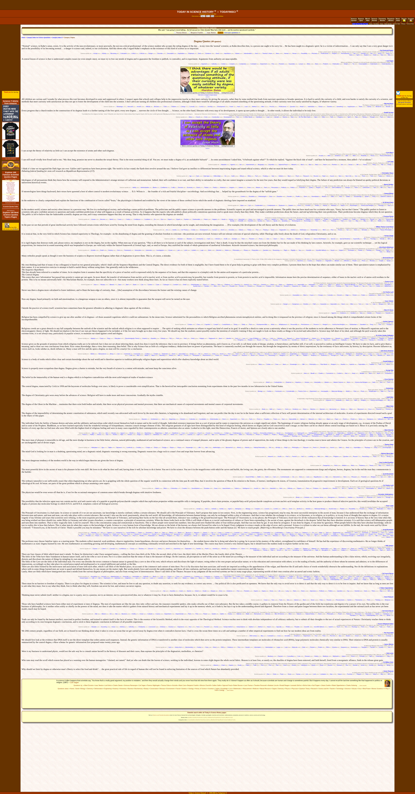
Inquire (256, 591)
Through (333, 355)
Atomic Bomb (74, 688)
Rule (367, 674)
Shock (303, 340)
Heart (275, 354)
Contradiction (278, 382)
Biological (238, 509)
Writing (380, 436)
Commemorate (284, 477)
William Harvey (10, 188)
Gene (305, 196)
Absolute (189, 239)
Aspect (157, 488)
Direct (205, 284)
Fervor (259, 419)
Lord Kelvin (108, 685)
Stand (325, 340)
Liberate (276, 117)
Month (348, 391)
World (388, 176)
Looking (310, 456)
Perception (300, 578)
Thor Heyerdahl (388, 633)
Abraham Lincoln (273, 685)
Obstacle (337, 338)
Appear (122, 433)
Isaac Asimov (389, 301)
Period (340, 230)
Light (264, 338)
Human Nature (84, 578)
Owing (282, 578)
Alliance (215, 665)
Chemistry (90, 688)
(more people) (363, 685)
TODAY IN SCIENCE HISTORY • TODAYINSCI (207, 11)
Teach (338, 627)
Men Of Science (279, 614)
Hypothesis (290, 284)
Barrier (189, 591)
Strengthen (325, 550)
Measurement (247, 688)
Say (354, 53)
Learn (181, 434)
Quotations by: (78, 685)
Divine (156, 447)
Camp (219, 532)
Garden (214, 614)
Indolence (372, 295)
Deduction (165, 354)
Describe (160, 53)
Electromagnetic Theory (132, 338)
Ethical (242, 176)
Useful (378, 286)
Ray (324, 578)
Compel (216, 324)
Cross (279, 636)
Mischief (218, 250)
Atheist (131, 433)
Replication (380, 509)
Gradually (339, 400)
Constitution (202, 419)
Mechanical (333, 409)
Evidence (227, 284)
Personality (294, 324)
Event (198, 187)
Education (118, 338)
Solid (373, 382)
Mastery (305, 548)
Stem (340, 176)
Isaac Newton (211, 32)
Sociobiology (358, 196)
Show (387, 53)
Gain (277, 665)
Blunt (304, 295)
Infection (308, 509)
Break (297, 497)
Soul (381, 382)
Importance (227, 53)
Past (332, 230)
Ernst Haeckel (389, 379)
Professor (371, 548)
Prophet (266, 434)
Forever (294, 456)
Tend (316, 221)
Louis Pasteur (248, 685)
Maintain (280, 338)
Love (307, 477)
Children (173, 106)
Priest (314, 447)
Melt (179, 355)
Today (380, 176)
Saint (308, 434)
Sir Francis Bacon (387, 573)
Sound (332, 176)
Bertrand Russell (388, 258)
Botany (146, 688)
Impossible (301, 284)
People (354, 261)
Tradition (371, 364)
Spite (340, 447)
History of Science (201, 688)
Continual (129, 447)
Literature (260, 534)
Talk (364, 239)
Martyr (146, 355)
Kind (256, 53)
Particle (342, 509)
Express (246, 284)
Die (199, 354)
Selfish (348, 196)
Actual (113, 627)
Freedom (281, 64)
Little (346, 155)
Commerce (187, 576)
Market (185, 578)
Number (206, 286)
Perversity (299, 219)
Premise (226, 355)
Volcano (354, 688)
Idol (99, 578)
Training (371, 340)
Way (357, 221)
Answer (139, 106)
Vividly (389, 164)
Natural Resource (265, 688)
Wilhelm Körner (388, 417)
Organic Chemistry (278, 688)
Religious (240, 340)
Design (192, 354)
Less (377, 354)
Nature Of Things (263, 578)
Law (244, 338)
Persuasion (274, 187)
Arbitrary (122, 627)
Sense (380, 53)
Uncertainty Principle (348, 535)
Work (388, 355)
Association (135, 576)
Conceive (217, 433)
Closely (208, 433)
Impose (325, 205)
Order (240, 434)
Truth (342, 221)
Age (190, 176)
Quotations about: (63, 688)
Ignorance (177, 534)
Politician (317, 219)
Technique (351, 250)
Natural (247, 447)
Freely (261, 239)
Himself (223, 548)
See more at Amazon (10, 158)
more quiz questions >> (232, 32)
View (381, 55)
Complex (232, 64)
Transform (353, 615)
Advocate (130, 106)
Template (364, 647)
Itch (197, 534)
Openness (313, 591)
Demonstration (259, 576)
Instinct (237, 488)
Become (156, 106)
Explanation (332, 576)
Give (258, 354)
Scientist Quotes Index (10, 206)
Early (322, 433)
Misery (239, 447)
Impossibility (292, 419)
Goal (185, 338)
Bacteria (130, 688)
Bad (163, 532)
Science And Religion (367, 205)
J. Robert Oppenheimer (386, 588)
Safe (370, 656)
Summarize (354, 647)
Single (338, 434)
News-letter (398, 19)
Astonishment (250, 164)
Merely (292, 534)
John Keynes (10, 190)
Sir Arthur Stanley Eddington (384, 335)
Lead (246, 106)
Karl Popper (316, 685)
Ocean (357, 636)
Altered (103, 614)
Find (392, 433)
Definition (248, 576)
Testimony (324, 355)
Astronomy (123, 688)
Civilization (123, 53)
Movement (361, 409)
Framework (127, 250)
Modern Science (338, 382)
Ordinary (289, 488)
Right (324, 176)
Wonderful (362, 436)
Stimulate (364, 230)
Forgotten (267, 419)
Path (331, 117)
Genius (99, 434)
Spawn (367, 196)
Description (170, 53)
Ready (388, 548)
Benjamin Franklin (197, 32)
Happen (214, 219)
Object (328, 419)
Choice (169, 576)
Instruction (149, 250)
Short (310, 340)
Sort (356, 434)
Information (312, 284)
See (371, 53)
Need (290, 219)
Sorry (350, 55)
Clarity (128, 219)
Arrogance (119, 532)
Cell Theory (184, 230)
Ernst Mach (389, 152)
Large (278, 647)
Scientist (363, 53)
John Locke (389, 653)
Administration (145, 187)
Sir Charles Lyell (388, 292)
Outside (369, 313)
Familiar (198, 548)
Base (119, 284)
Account (103, 576)
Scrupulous (388, 373)
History (283, 354)
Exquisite (374, 532)
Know (249, 187)
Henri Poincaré (388, 597)
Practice (378, 313)
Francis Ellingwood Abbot (385, 624)
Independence (241, 627)
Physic (353, 656)
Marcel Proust (10, 187)
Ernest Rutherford (10, 184)
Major (276, 534)
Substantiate (353, 324)
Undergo (388, 636)
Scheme (334, 647)
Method (254, 106)
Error (270, 196)
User (374, 304)
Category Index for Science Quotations (38, 37)
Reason (261, 355)
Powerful (363, 477)
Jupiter (217, 688)
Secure (279, 550)
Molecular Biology (350, 284)
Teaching (294, 436)
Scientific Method (321, 250)
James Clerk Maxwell (302, 338)
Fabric (248, 665)
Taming (364, 117)
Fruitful (298, 196)
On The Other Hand (304, 117)
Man (138, 355)
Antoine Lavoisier (10, 195)
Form (255, 284)
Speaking (284, 221)
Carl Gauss (10, 191)
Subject (341, 250)
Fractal (178, 688)
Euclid (10, 200)
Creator (156, 354)
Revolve (316, 176)
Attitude (148, 106)
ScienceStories (374, 19)
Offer (303, 364)
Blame (155, 187)
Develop (210, 106)
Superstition (361, 364)
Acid (95, 284)
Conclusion (137, 354)
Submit (349, 600)
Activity (104, 53)
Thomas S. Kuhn (267, 53)
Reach (253, 355)
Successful (231, 535)
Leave (370, 354)
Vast (374, 187)
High (121, 434)
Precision (106, 535)
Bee (116, 614)
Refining (161, 535)
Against (232, 164)
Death (225, 239)
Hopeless (298, 382)
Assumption (296, 295)
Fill (386, 433)
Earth (233, 176)
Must (316, 64)
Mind (308, 64)
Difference (272, 576)
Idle (93, 578)
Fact (256, 176)
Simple (346, 64)
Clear (276, 364)
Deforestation (98, 688)
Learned (189, 434)
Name (369, 284)
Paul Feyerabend (10, 193)
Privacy (403, 24)
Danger (150, 53)
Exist (199, 53)
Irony (282, 239)
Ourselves (352, 534)
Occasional (359, 497)
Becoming (114, 53)
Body (260, 364)
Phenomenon (305, 324)
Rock (374, 456)
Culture (288, 532)
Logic (202, 250)
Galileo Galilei (216, 685)
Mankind (333, 205)
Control (276, 509)
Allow (190, 117)
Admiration (94, 447)
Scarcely (275, 340)
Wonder (388, 106)
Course (309, 261)
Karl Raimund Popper (386, 50)
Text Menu (376, 24)
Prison (258, 434)
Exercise (237, 284)
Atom (328, 155)
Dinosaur (162, 688)
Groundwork (315, 196)
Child (165, 106)
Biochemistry (189, 647)
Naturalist (273, 488)
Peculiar (290, 578)
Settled (371, 578)
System (387, 578)
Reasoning (276, 250)
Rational (348, 614)
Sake (348, 578)
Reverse (307, 239)
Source (332, 447)
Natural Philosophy (259, 447)
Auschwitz (149, 532)
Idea (361, 313)
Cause (119, 219)
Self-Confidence (336, 187)
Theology (381, 205)
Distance (305, 532)
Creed (101, 338)
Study (347, 447)
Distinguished (313, 433)
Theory (372, 155)
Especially (341, 433)
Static (316, 550)
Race (317, 578)
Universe (336, 436)
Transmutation (370, 488)
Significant (329, 434)
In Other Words (247, 117)
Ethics (249, 176)
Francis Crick (389, 281)
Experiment (263, 64)
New (292, 117)
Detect (197, 591)
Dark (197, 176)
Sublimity (286, 436)
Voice (357, 355)
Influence (338, 354)
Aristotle (93, 250)
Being (171, 532)
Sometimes (347, 434)
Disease (307, 656)
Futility (92, 434)
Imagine (231, 187)
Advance (328, 400)
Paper (336, 419)
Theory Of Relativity (385, 155)
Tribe (324, 579)
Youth (216, 690)
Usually (381, 647)
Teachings (305, 436)
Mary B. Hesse (388, 310)
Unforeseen (366, 187)
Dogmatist (328, 261)
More (277, 53)
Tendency (314, 355)
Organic (299, 488)
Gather (222, 614)
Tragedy (292, 535)
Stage (371, 434)
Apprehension (115, 576)
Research (306, 176)
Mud (310, 164)
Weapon (381, 304)
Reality (142, 535)
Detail (184, 284)
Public (354, 219)
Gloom (172, 447)
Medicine (325, 656)
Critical (133, 53)
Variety (369, 106)
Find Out (332, 636)
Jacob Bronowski (388, 474)
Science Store (396, 24)
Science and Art (323, 688)
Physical (378, 409)
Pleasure (306, 447)
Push (134, 535)
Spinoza (363, 434)
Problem (325, 64)
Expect (170, 219)
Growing (215, 548)
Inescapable (324, 391)
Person (294, 53)
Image (139, 434)
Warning (380, 665)
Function (307, 205)
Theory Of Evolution (386, 230)
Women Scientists (377, 688)
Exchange (365, 532)
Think (360, 106)
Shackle (355, 665)
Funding (265, 176)
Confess (147, 354)
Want (344, 436)
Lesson (301, 64)
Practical (349, 674)
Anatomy (115, 688)
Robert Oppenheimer (338, 685)
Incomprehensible (262, 324)
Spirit (357, 55)
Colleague (166, 284)
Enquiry (144, 338)
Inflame (330, 354)
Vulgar (364, 579)
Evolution (279, 196)
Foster (231, 106)
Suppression (351, 106)
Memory (267, 614)
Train (380, 627)
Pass (223, 286)
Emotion (305, 304)
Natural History (310, 614)
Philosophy (236, 250)
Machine (312, 409)
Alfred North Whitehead (386, 247)
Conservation (154, 688)
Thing (374, 164)
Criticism (141, 53)
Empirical (288, 382)
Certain (193, 230)
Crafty (173, 187)
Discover (150, 548)
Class (198, 324)
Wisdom (379, 355)
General (263, 284)
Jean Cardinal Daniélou (386, 462)
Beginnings (158, 433)
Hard (238, 106)
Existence (208, 53)
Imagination (282, 230)
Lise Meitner (11, 197)
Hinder (317, 205)
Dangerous (295, 304)
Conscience (329, 373)
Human (231, 219)
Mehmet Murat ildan (387, 453)
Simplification (373, 391)
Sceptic (381, 261)
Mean (330, 284)
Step (356, 117)
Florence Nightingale (153, 685)
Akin (106, 433)
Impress (147, 434)
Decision (180, 187)
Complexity (242, 64)
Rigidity (293, 250)
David (255, 433)
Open (315, 117)
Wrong (388, 221)
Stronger (388, 434)
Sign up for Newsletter (404, 102)
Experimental (180, 614)
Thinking (333, 221)
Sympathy (344, 340)
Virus (359, 688)
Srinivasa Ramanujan (130, 685)
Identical (299, 509)
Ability (134, 187)
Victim (375, 55)
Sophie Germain (11, 182)
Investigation (160, 250)
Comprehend (271, 205)
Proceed (234, 355)
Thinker (360, 250)
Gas (122, 534)
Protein (278, 286)
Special (333, 239)
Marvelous (222, 434)
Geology (191, 688)
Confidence (164, 187)
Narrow (285, 117)
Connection (174, 488)
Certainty (236, 532)
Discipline (252, 196)
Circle (206, 117)
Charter (320, 373)
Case (183, 433)
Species (350, 488)
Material (314, 548)
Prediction (302, 187)
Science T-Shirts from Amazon (10, 102)
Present (249, 286)
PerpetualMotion (390, 19)
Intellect (281, 176)
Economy (190, 187)
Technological (296, 221)
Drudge (164, 447)
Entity (243, 324)
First (251, 354)
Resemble (369, 614)
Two (363, 286)
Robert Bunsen (238, 685)
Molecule (311, 419)
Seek (355, 230)
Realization (151, 535)
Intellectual (303, 230)
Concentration (255, 532)
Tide (382, 164)
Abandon (224, 164)
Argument (204, 64)
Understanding (386, 64)
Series (360, 419)
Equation (153, 338)
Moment (293, 164)
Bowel (205, 532)
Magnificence (318, 477)
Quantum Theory (304, 688)
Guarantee (292, 64)
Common (306, 497)
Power (217, 355)
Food (281, 674)
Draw (213, 354)
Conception (267, 532)
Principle (259, 286)
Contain (226, 433)
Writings (389, 436)
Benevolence (102, 354)
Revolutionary (345, 53)
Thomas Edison (181, 32)
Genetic (247, 647)
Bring (111, 354)
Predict (353, 419)
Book (154, 576)
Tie (382, 456)
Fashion (186, 219)
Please (246, 250)
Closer (142, 614)
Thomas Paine (389, 444)
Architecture (154, 419)
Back (156, 532)
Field (243, 239)
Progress (340, 117)
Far (244, 354)
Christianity (199, 239)
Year (389, 187)
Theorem (364, 550)
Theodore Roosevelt (260, 685)
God (273, 176)
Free (273, 64)
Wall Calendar (388, 24)
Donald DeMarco (388, 361)
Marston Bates (388, 103)
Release (339, 665)
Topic (381, 550)
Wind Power (366, 688)
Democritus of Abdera (266, 433)
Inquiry (264, 591)
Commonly (127, 354)
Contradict (253, 64)
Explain (291, 205)
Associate (126, 576)
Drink (274, 674)
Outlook (346, 338)
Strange (347, 187)
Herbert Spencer (388, 321)
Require (250, 340)
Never (325, 164)
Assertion (172, 591)
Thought (372, 117)
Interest (296, 600)
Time (371, 176)
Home (370, 24)
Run (347, 665)
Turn (360, 304)
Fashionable (196, 219)
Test (240, 535)
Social (362, 665)
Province (316, 324)
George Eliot (389, 370)
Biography (261, 164)
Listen (259, 219)
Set (291, 355)
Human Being (165, 534)
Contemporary (237, 433)
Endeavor (282, 205)
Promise (334, 164)
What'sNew (367, 19)
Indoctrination (248, 53)
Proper (309, 578)
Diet (268, 674)
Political (283, 187)
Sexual (350, 164)
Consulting (290, 656)
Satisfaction (311, 106)
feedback (15, 229)
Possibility (304, 53)
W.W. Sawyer (389, 545)
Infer (313, 354)
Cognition (207, 324)
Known (170, 250)
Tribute (301, 535)
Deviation (287, 636)
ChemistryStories (382, 19)
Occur (370, 409)
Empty (316, 576)
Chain (223, 665)
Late (178, 250)
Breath (313, 373)
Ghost (304, 409)
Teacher (332, 688)
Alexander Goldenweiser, (385, 494)
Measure (217, 578)
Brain (242, 205)
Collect (104, 548)
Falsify (215, 187)
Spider (377, 614)
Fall (170, 338)
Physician (370, 497)
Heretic (224, 219)
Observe (344, 548)
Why (389, 55)
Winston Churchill (205, 685)
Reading (332, 578)
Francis (84, 434)
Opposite (279, 627)
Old (270, 447)
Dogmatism (181, 53)
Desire (279, 433)
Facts (237, 354)
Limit (185, 250)
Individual (259, 117)
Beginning (172, 419)
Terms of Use (410, 24)
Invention (211, 688)
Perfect (288, 627)
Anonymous (389, 388)
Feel (370, 433)
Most (302, 164)
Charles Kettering (351, 685)
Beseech (188, 532)
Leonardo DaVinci (296, 685)
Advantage (120, 106)
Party (321, 600)
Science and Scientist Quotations (161, 715)
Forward (105, 534)
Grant (275, 239)
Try (353, 64)
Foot (287, 456)
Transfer (356, 286)
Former (355, 295)
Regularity (256, 550)
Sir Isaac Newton (326, 338)
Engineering (336, 532)
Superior (351, 364)
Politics (292, 187)
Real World (324, 364)
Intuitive (350, 497)
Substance (370, 419)
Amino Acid (178, 647)
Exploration (188, 548)
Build (134, 284)
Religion (325, 324)
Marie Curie (182, 685)
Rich (340, 196)
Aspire (140, 532)
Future (206, 219)
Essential (271, 164)
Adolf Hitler (389, 397)
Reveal (300, 434)
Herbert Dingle (388, 236)
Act (167, 230)
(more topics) (230, 690)
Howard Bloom (388, 193)
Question (292, 106)
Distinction (282, 576)
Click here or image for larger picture (207, 95)
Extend (241, 230)
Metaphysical (283, 324)
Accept (95, 53)
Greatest (352, 313)
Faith (314, 304)
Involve (256, 488)
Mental (343, 409)
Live (266, 219)
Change (320, 295)
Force (299, 205)
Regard (334, 53)
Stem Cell (348, 176)
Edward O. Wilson (386, 196)
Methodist (336, 656)
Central (223, 64)
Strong (379, 434)
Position (289, 239)
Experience (361, 433)
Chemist (182, 419)
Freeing (265, 230)
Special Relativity (345, 239)
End (162, 219)
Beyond (196, 532)
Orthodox (346, 261)
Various (356, 579)
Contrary (216, 576)
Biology (260, 391)
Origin (286, 447)
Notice (227, 250)
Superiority (356, 239)
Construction (215, 117)
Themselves (315, 436)
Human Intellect (228, 627)
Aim (100, 433)
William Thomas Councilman (384, 227)
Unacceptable (363, 64)
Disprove (319, 261)
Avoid (181, 591)
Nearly (313, 665)
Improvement (226, 488)
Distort (291, 576)
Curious (201, 106)
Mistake (337, 261)
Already (102, 284)
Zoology (221, 690)
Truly (381, 117)
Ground (267, 354)
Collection (192, 419)
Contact (411, 19)
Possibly (355, 338)
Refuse (373, 338)
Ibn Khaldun (11, 199)
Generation (138, 250)
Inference (321, 354)
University (380, 340)
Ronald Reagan (284, 685)
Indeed (237, 53)
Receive (372, 261)
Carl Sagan (390, 61)
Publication (336, 64)
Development (221, 106)
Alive (305, 373)
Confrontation (279, 532)
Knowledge (314, 230)
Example (234, 239)
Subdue (305, 355)
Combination (259, 205)
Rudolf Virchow (388, 112)
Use (350, 221)
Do (225, 176)
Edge (347, 295)
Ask (240, 164)
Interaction (242, 219)
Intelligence (246, 488)
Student (366, 55)
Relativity (363, 155)
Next (265, 187)
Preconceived (340, 600)
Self (326, 187)
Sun (356, 176)
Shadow (343, 364)
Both (127, 284)
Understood (360, 535)
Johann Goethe (325, 685)
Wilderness (388, 286)
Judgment (204, 534)
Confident (147, 219)
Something (340, 106)
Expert (178, 219)
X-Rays (386, 688)
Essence (171, 627)
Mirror (234, 578)
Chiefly (134, 614)
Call (249, 205)
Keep (353, 373)
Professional (324, 53)
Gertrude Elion (10, 183)
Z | (232, 717)
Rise (178, 535)
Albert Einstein (388, 430)
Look (271, 338)
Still (357, 164)
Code (157, 284)
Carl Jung (390, 161)
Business (300, 261)
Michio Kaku (307, 685)
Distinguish (301, 433)
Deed (173, 354)
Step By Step (220, 535)
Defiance (162, 627)
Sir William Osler (388, 662)
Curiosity (192, 106)
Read (321, 665)
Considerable (290, 391)
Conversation (228, 576)
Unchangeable (386, 447)
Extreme (163, 338)
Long (287, 591)
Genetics (184, 688)
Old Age (277, 447)
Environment (170, 688)
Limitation (323, 674)
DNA (212, 284)
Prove (363, 261)
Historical (223, 187)
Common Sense (318, 497)
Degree (231, 665)
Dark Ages (207, 176)
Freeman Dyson (388, 216)
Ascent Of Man (250, 477)
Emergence (331, 497)
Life (279, 591)
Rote (272, 550)
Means (338, 284)
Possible (232, 286)
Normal (286, 53)
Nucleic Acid (196, 286)
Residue (286, 286)
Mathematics (217, 447)
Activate (213, 509)
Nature (343, 205)
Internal (302, 419)
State (312, 286)
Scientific (240, 221)
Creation (138, 447)
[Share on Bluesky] (398, 94)
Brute (165, 488)
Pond (80, 535)
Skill (389, 477)
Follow (249, 230)
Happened (212, 338)
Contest (339, 373)
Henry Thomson (388, 671)
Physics (287, 688)
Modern (324, 196)
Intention (228, 338)
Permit (345, 419)
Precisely (314, 53)
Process (272, 106)
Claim (208, 239)
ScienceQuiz (361, 19)
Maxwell (289, 338)
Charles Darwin (117, 685)
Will (381, 187)
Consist (267, 509)
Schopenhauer (318, 434)
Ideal (220, 338)
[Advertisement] (207, 5)
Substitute (363, 324)
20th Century (253, 636)
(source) (207, 96)
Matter (192, 578)
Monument (336, 477)
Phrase (380, 534)
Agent (229, 509)
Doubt (279, 456)
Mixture (258, 187)
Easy (108, 338)
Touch (284, 535)
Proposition (255, 250)
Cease (266, 600)
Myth (355, 400)
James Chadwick (10, 185)
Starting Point (307, 550)
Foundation (367, 576)
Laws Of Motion (254, 338)
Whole (388, 252)
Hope (280, 284)
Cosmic (247, 433)
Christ (245, 532)
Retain (302, 106)
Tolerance (275, 535)
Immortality (317, 382)
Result (372, 219)
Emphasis (191, 53)
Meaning (162, 355)
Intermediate (269, 647)
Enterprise (348, 532)
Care (274, 477)
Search (404, 19)
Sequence (295, 286)
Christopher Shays (387, 173)
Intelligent (349, 354)
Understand (373, 64)
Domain (214, 230)
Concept (112, 548)
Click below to (10, 210)
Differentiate (217, 176)
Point (352, 548)
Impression (305, 354)
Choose (95, 548)
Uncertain (324, 535)
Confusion (207, 576)
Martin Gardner (388, 184)
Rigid (285, 250)
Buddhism (175, 433)
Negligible (388, 284)
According (94, 576)
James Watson (388, 644)
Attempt (111, 284)
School (320, 106)
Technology (307, 221)
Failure (206, 187)
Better (110, 447)
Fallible (391, 532)
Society (260, 221)
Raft (364, 636)
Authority (214, 64)
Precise (241, 286)
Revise (265, 550)
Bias (262, 636)
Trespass (389, 324)
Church (198, 117)
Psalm (274, 434)
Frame (207, 548)
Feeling (378, 433)
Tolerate (382, 239)
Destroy (110, 250)
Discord (339, 295)
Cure (296, 532)
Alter (96, 614)
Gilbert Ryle (389, 406)
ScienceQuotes (354, 19)
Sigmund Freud (283, 164)
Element (330, 433)
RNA (327, 647)
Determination (195, 284)
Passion (329, 600)
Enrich (168, 548)
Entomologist (262, 196)
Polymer (312, 647)
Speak (275, 221)
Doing (235, 324)
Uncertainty (334, 535)
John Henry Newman (387, 351)
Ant (111, 614)
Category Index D (57, 37)
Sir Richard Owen (388, 202)
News (381, 24)
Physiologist (353, 205)
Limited (194, 250)
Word (388, 117)
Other (262, 106)
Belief (111, 219)
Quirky (311, 187)
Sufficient (380, 419)
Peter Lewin (389, 506)
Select (375, 674)
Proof (297, 176)
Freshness (342, 497)
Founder (289, 196)
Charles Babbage (10, 198)
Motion (314, 338)
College (183, 106)
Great (217, 53)
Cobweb (149, 614)
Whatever (378, 106)
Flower (205, 614)
